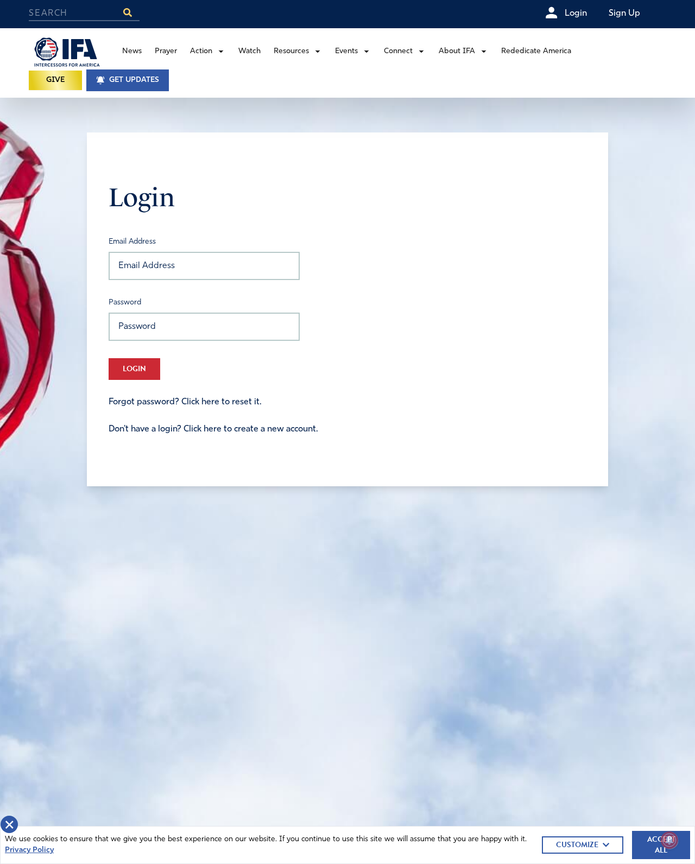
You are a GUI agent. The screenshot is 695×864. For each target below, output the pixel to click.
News (132, 51)
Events (346, 51)
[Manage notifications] (669, 840)
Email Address (132, 242)
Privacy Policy (29, 850)
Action (201, 51)
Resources (291, 51)
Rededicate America (536, 51)
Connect (398, 51)
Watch (249, 51)
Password (125, 302)
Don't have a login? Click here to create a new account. (213, 429)
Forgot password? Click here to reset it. (185, 402)
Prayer (166, 51)
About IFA (457, 51)
